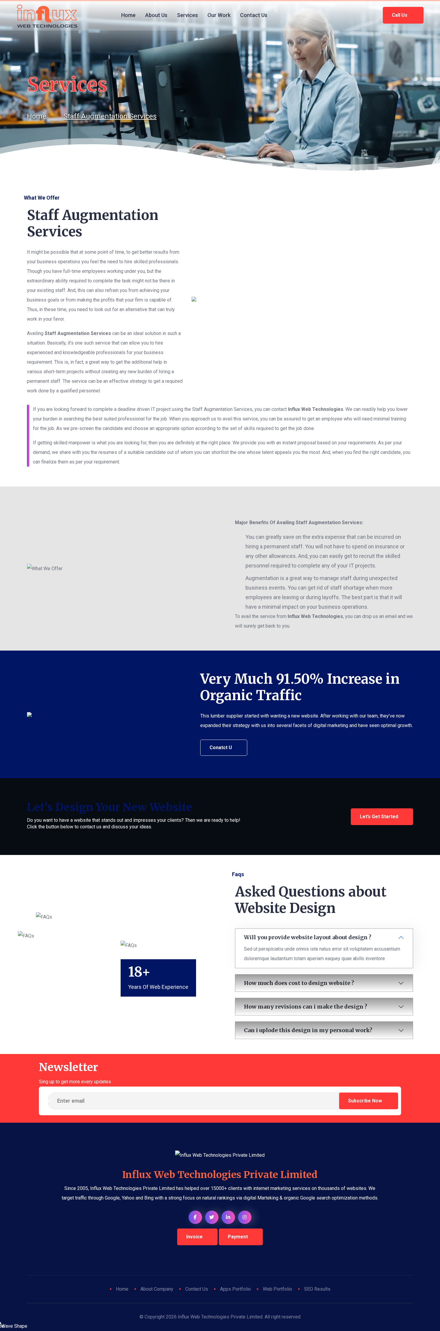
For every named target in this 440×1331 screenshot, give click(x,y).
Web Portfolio (277, 1289)
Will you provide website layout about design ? (307, 937)
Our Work (218, 15)
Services (187, 15)
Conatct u (221, 747)
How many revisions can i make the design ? (305, 1006)
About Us (156, 15)
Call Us (400, 15)
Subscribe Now (365, 1101)
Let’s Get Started (379, 816)
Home (128, 15)
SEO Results (317, 1289)
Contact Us (253, 15)
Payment (238, 1237)
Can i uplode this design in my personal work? (308, 1030)
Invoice (194, 1237)
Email (44, 1101)
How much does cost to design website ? (299, 983)
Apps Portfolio (235, 1289)
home (36, 116)
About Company (156, 1289)
